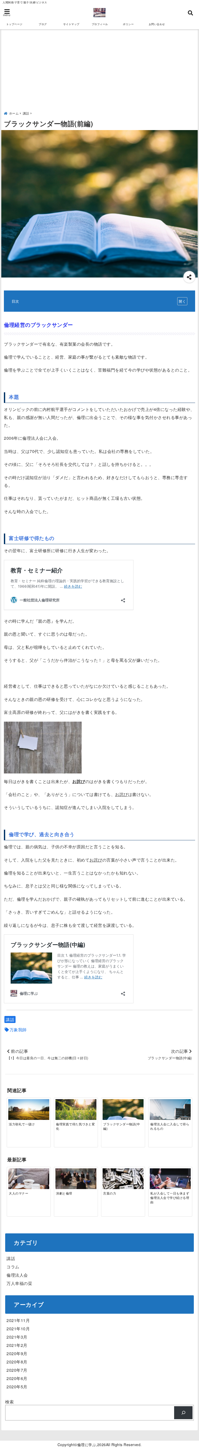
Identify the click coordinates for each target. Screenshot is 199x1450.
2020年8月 (16, 1362)
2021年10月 (18, 1329)
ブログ (43, 24)
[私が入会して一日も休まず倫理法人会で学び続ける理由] (170, 1182)
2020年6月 (16, 1378)
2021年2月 (16, 1345)
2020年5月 (16, 1387)
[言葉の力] (123, 1182)
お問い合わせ (157, 24)
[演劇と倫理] (75, 1182)
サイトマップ (71, 24)
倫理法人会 (17, 1275)
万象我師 (18, 1030)
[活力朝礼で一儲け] (28, 1112)
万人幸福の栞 (19, 1283)
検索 (9, 1402)
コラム (12, 1267)
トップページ (14, 24)
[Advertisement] (99, 70)
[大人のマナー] (28, 1182)
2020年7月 (16, 1370)
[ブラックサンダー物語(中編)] (123, 1114)
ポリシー (128, 24)
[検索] (183, 1412)
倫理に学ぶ (86, 1444)
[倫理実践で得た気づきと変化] (75, 1110)
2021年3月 (16, 1337)
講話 (10, 1019)
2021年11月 (18, 1320)
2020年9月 (16, 1353)
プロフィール (100, 24)
